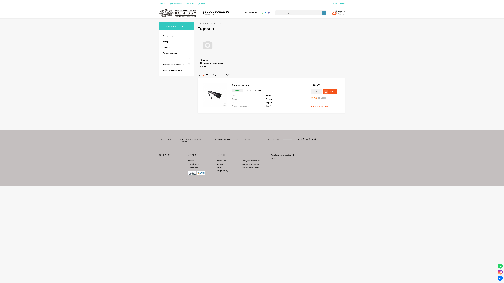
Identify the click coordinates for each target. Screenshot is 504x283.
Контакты (190, 3)
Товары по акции (223, 171)
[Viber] (269, 13)
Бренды (210, 24)
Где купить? (202, 3)
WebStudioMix (290, 155)
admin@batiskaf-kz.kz (223, 139)
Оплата (162, 3)
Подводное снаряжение (211, 63)
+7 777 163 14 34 (252, 13)
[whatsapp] (309, 139)
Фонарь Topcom (240, 85)
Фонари (204, 60)
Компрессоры (222, 161)
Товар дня (220, 167)
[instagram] (303, 139)
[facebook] (295, 139)
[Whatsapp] (262, 13)
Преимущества (175, 3)
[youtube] (307, 139)
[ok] (301, 139)
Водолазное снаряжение (251, 164)
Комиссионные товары (250, 167)
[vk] (298, 139)
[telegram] (312, 139)
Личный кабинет (194, 164)
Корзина (191, 161)
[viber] (315, 139)
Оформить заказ (194, 167)
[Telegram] (266, 13)
